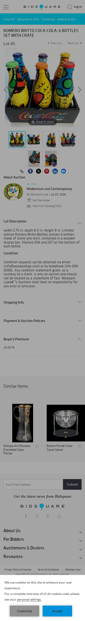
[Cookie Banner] (42, 598)
